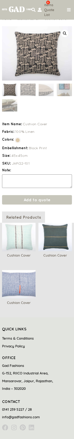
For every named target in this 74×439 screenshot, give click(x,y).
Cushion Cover (19, 255)
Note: (6, 170)
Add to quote (37, 199)
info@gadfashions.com (21, 417)
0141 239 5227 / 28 (17, 409)
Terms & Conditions (18, 338)
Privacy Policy (13, 346)
